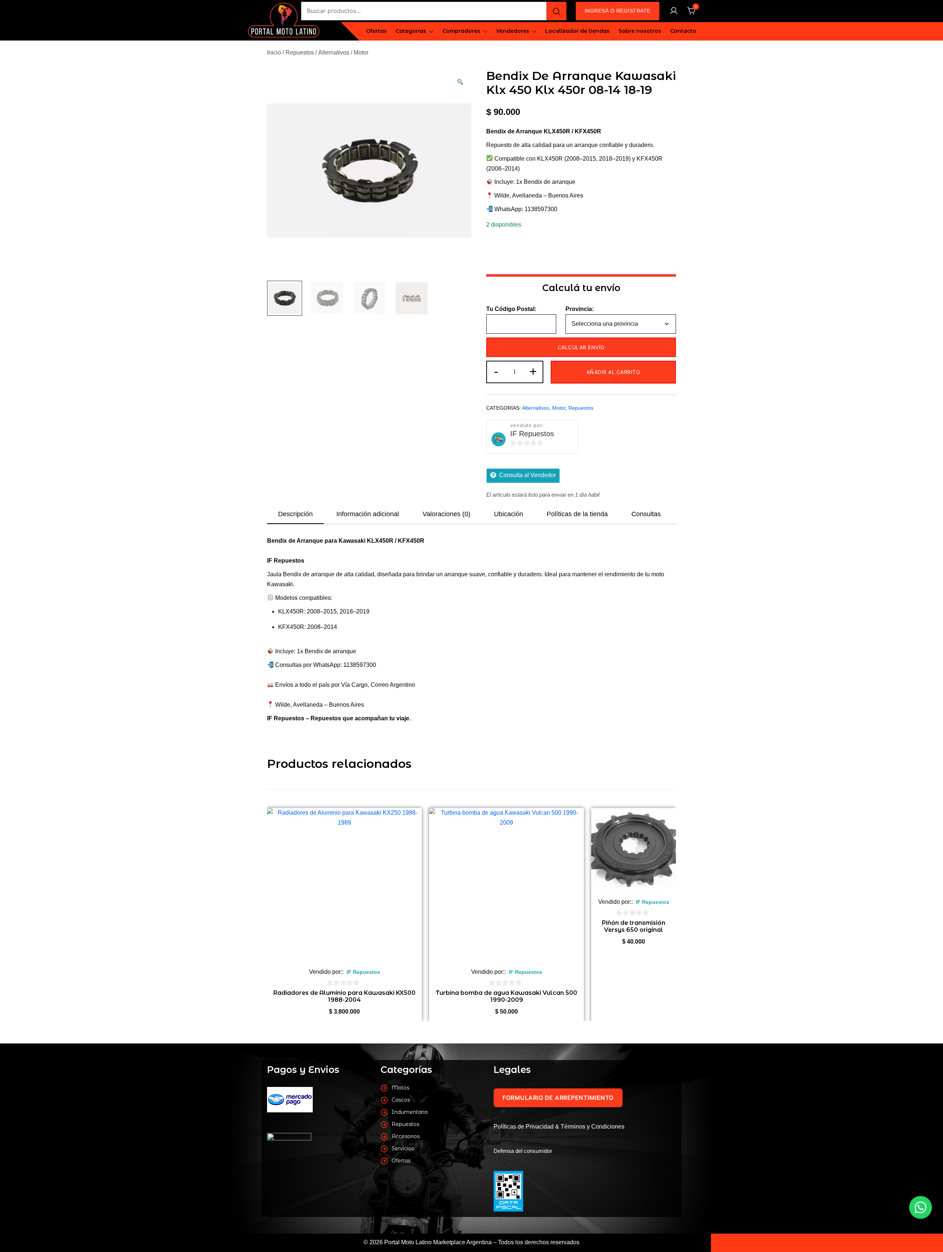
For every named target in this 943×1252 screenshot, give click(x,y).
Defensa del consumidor (523, 1151)
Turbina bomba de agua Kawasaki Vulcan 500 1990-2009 (506, 996)
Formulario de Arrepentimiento (558, 1097)
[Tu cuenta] (673, 11)
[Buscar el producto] (557, 11)
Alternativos (333, 52)
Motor (361, 52)
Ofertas (376, 31)
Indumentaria (410, 1112)
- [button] (496, 371)
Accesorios (406, 1136)
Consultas (646, 514)
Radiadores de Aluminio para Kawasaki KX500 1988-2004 (344, 996)
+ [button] (533, 371)
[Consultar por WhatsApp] (920, 1207)
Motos (400, 1087)
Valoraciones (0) (446, 514)
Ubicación (508, 514)
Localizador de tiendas (577, 31)
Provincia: (579, 309)
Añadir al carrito (613, 372)
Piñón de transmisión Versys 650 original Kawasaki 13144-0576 (633, 929)
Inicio (274, 52)
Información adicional (367, 514)
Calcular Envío (581, 347)
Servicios (403, 1148)
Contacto (683, 31)
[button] (459, 83)
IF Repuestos (532, 434)
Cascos (401, 1100)
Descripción (295, 514)
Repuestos (299, 52)
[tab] (295, 514)
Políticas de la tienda (577, 514)
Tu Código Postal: (511, 309)
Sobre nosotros (639, 31)
